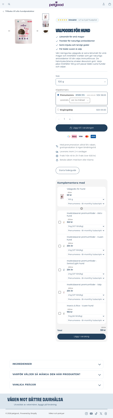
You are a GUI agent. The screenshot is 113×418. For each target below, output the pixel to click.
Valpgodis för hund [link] (76, 189)
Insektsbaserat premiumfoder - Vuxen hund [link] (85, 238)
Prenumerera (72, 95)
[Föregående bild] (9, 31)
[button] (81, 110)
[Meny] (3, 4)
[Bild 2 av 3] (46, 24)
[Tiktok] (96, 413)
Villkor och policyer (56, 413)
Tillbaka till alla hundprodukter (19, 11)
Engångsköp (66, 110)
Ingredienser (22, 364)
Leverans (64, 100)
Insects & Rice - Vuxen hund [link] (80, 306)
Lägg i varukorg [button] (81, 337)
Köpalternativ (62, 90)
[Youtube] (91, 413)
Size (58, 76)
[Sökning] (9, 4)
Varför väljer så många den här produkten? (46, 374)
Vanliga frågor (24, 385)
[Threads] (105, 413)
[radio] (58, 95)
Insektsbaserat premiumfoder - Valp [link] (84, 285)
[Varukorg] (110, 4)
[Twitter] (101, 413)
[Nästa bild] (38, 31)
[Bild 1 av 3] (46, 17)
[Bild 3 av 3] (46, 31)
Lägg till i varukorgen (83, 128)
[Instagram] (86, 413)
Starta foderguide (67, 170)
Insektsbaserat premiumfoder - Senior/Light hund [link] (82, 262)
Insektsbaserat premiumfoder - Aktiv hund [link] (84, 214)
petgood (15, 413)
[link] (62, 196)
